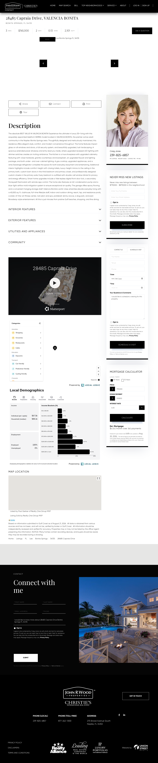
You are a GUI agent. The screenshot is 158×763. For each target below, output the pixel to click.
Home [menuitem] (53, 5)
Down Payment (116, 394)
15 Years (127, 380)
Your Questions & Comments (120, 293)
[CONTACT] (142, 30)
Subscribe (127, 225)
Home (11, 538)
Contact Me (132, 158)
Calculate (127, 418)
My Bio (139, 158)
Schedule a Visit (135, 250)
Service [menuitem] (111, 5)
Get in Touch (136, 696)
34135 (52, 538)
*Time (112, 284)
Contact (9, 10)
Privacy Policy (133, 216)
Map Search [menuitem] (65, 5)
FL (26, 538)
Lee (31, 538)
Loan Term (114, 377)
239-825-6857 (119, 155)
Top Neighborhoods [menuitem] (92, 5)
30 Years (116, 380)
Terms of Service (120, 354)
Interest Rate (115, 404)
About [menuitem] (123, 5)
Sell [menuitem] (76, 5)
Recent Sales (122, 158)
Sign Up (146, 5)
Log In (136, 5)
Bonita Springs (41, 538)
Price (112, 385)
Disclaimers (13, 748)
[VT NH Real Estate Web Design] (141, 748)
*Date (112, 275)
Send (26, 658)
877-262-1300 (64, 721)
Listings (19, 538)
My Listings (113, 158)
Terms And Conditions (18, 753)
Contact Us (118, 250)
